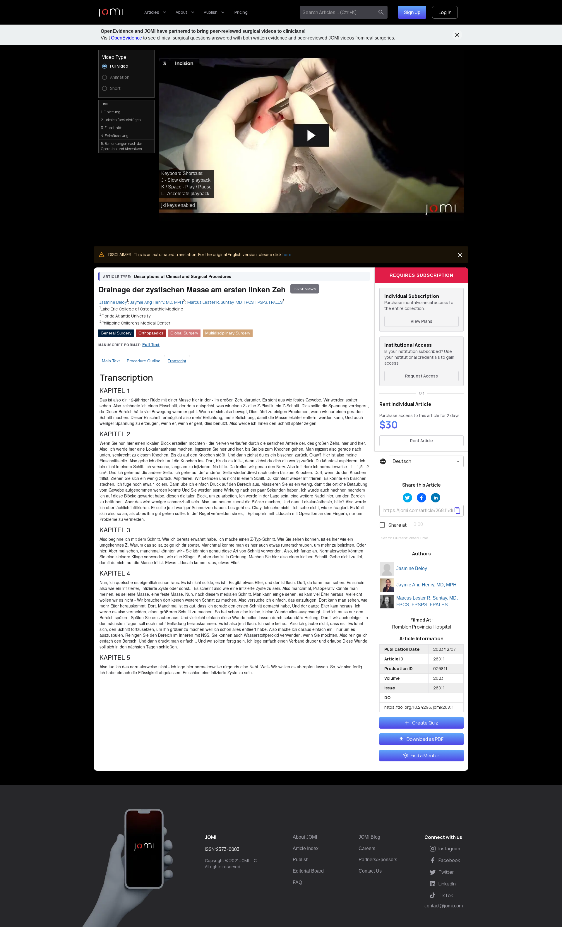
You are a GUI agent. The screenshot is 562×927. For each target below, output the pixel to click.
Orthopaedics (150, 333)
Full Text (151, 344)
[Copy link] (457, 511)
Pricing (241, 12)
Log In (444, 12)
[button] (311, 135)
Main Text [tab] (111, 360)
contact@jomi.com (443, 906)
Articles (151, 12)
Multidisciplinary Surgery (227, 333)
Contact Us (370, 870)
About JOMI (305, 837)
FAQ (297, 882)
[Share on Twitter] (407, 497)
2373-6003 (227, 849)
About (181, 12)
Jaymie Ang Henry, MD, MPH (426, 584)
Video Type (114, 57)
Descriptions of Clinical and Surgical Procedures (182, 276)
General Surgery (116, 333)
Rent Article (421, 440)
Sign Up (412, 12)
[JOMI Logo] (110, 12)
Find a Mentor (425, 755)
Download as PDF (425, 739)
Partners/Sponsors (378, 859)
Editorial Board (308, 870)
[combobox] (338, 12)
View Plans (421, 321)
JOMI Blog (369, 837)
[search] (381, 12)
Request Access (421, 376)
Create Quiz (425, 723)
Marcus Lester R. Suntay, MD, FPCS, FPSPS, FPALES (427, 601)
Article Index (305, 848)
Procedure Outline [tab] (143, 360)
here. (287, 254)
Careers (367, 848)
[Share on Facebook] (421, 497)
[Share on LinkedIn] (435, 497)
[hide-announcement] (457, 35)
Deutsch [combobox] (402, 461)
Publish (210, 12)
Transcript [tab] (177, 360)
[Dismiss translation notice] (460, 255)
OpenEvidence (126, 37)
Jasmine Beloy (411, 568)
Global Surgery (184, 333)
